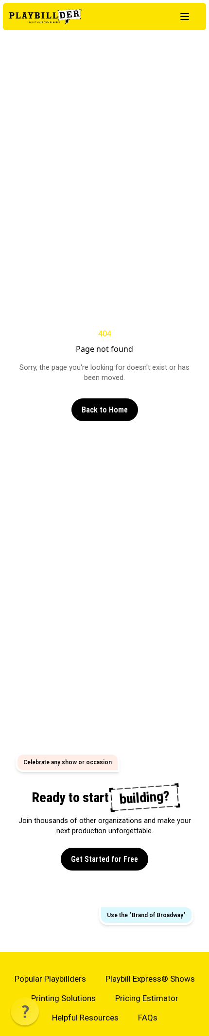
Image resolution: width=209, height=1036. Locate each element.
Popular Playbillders (50, 979)
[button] (25, 1011)
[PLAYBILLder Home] (45, 16)
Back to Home (105, 409)
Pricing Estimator (146, 998)
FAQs (147, 1017)
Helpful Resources (85, 1017)
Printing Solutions (63, 998)
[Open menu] (184, 16)
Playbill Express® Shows (150, 979)
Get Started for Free (104, 859)
